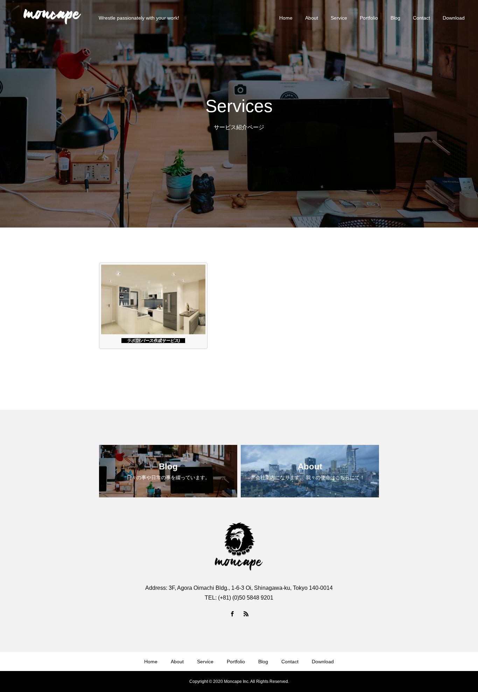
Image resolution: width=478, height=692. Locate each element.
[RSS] (245, 613)
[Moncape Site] (52, 18)
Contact (421, 18)
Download (454, 18)
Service (339, 18)
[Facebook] (232, 613)
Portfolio (369, 18)
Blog (395, 18)
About (311, 18)
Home (286, 18)
